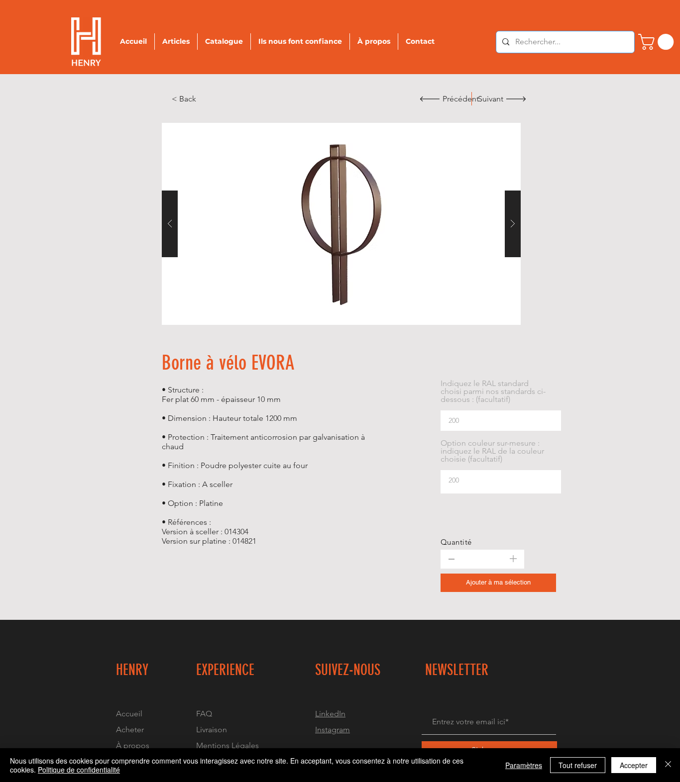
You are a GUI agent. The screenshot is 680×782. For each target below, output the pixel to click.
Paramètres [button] (523, 765)
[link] (658, 42)
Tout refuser (578, 765)
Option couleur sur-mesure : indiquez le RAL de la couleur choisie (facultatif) (492, 451)
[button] (341, 224)
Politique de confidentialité (79, 770)
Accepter (634, 765)
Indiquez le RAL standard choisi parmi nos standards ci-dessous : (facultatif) (493, 391)
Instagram (332, 729)
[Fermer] (668, 765)
